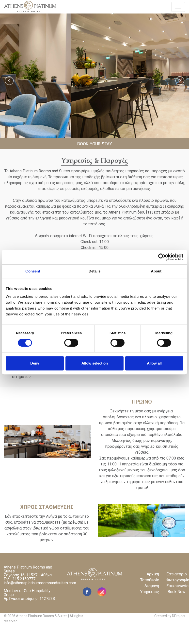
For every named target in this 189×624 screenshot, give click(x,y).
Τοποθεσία (149, 580)
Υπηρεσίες (149, 591)
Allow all (154, 363)
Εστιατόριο (175, 574)
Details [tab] (95, 271)
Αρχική (153, 574)
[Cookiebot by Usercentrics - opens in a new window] (161, 257)
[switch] (71, 343)
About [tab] (156, 271)
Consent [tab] (32, 271)
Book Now (176, 591)
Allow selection (94, 363)
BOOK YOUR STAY (94, 143)
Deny (34, 363)
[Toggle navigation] (178, 7)
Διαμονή (151, 585)
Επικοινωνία (175, 585)
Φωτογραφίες (175, 580)
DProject (178, 616)
